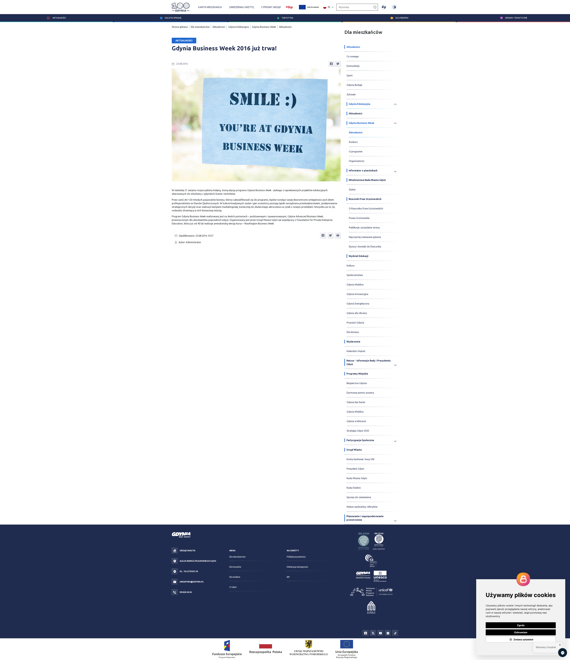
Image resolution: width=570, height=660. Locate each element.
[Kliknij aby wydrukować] (338, 235)
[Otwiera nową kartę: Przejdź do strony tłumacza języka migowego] (384, 7)
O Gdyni (233, 587)
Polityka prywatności (296, 557)
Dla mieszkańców (200, 27)
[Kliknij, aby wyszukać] (375, 7)
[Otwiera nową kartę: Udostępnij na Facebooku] (331, 63)
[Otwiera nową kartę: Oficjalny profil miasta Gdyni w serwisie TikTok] (395, 633)
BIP (288, 577)
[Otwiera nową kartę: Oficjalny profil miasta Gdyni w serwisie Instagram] (388, 633)
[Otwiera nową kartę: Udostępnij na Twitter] (338, 63)
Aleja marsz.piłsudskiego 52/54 (197, 561)
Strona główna (180, 27)
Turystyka (287, 18)
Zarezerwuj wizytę (241, 7)
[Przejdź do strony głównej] (181, 7)
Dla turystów (235, 567)
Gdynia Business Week (264, 27)
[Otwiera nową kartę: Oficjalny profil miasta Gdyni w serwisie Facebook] (366, 633)
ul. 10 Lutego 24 (188, 571)
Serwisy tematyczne (516, 18)
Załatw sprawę (173, 18)
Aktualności (59, 18)
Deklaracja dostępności (297, 567)
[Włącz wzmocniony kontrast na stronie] (394, 7)
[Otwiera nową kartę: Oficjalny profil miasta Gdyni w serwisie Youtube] (380, 633)
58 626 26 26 (185, 592)
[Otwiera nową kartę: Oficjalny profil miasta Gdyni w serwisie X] (373, 633)
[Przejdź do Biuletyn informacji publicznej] (289, 6)
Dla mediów (402, 18)
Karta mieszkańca (210, 7)
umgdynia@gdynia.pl (191, 582)
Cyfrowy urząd (271, 7)
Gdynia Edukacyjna (238, 27)
